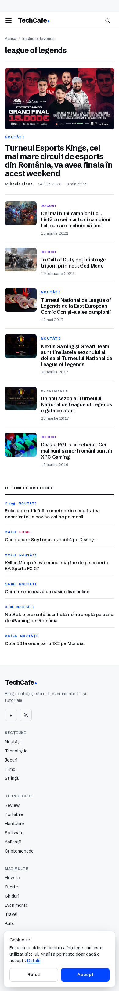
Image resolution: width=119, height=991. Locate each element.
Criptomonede (19, 851)
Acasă (10, 38)
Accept (85, 974)
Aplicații (13, 842)
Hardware (14, 823)
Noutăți (12, 741)
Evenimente (16, 905)
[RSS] (26, 715)
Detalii (33, 960)
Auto (10, 923)
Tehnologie (16, 751)
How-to (12, 878)
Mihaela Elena (19, 184)
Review (12, 805)
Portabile (14, 814)
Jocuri (11, 760)
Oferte (11, 887)
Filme (10, 769)
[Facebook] (11, 715)
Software (14, 832)
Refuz (33, 974)
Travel (11, 914)
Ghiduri (12, 896)
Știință (12, 778)
